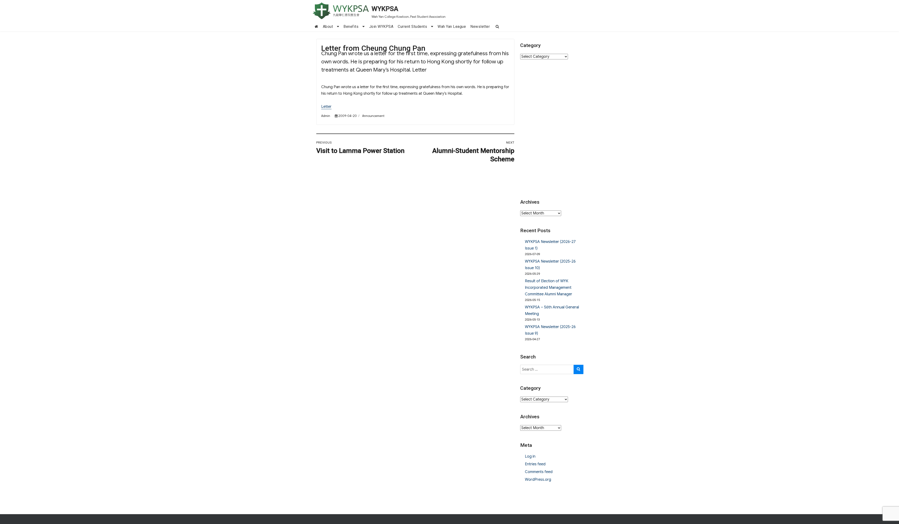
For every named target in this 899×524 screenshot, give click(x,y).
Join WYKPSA (381, 26)
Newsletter (480, 26)
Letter (326, 106)
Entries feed (535, 464)
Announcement (373, 116)
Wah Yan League (452, 26)
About (328, 26)
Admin (325, 116)
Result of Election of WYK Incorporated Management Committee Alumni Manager (548, 287)
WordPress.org (538, 479)
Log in (530, 456)
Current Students (412, 26)
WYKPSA (385, 9)
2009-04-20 (347, 116)
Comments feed (539, 472)
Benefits (350, 26)
